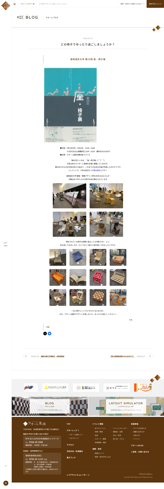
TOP (69, 424)
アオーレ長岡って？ (76, 434)
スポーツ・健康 (100, 439)
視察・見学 (97, 449)
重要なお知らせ (139, 431)
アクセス (70, 445)
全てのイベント (100, 428)
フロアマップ (74, 438)
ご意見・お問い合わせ (140, 452)
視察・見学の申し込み (103, 457)
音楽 (96, 435)
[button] (150, 387)
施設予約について (155, 4)
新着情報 (134, 424)
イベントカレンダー (120, 428)
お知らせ (137, 435)
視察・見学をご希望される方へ (131, 4)
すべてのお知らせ (140, 428)
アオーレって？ (73, 430)
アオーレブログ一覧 (28, 4)
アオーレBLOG (137, 445)
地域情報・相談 (100, 442)
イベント (137, 439)
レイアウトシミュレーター (77, 475)
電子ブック (71, 457)
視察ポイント (99, 453)
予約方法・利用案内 (75, 451)
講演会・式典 (118, 431)
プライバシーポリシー (146, 474)
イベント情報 (97, 424)
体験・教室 (99, 431)
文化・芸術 (117, 435)
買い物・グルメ (118, 439)
